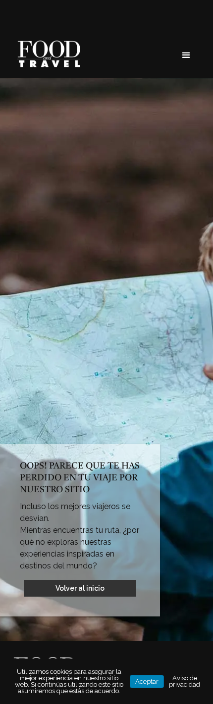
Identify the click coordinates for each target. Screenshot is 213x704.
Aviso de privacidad (184, 681)
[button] (186, 55)
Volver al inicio (80, 588)
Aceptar (147, 681)
